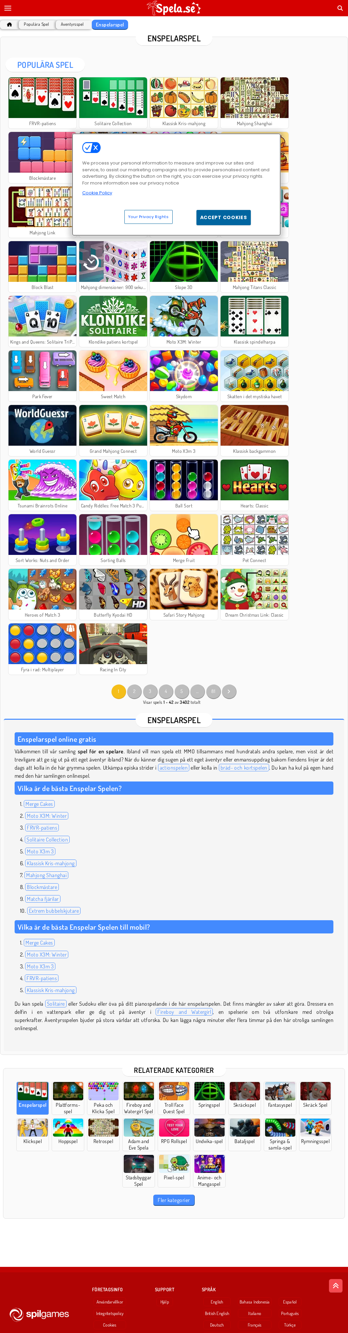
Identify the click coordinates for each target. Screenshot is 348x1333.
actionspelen (174, 767)
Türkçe (289, 1325)
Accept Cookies (223, 217)
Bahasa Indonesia (255, 1302)
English (217, 1302)
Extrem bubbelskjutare (54, 910)
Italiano (254, 1313)
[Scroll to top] (336, 1286)
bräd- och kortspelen (244, 767)
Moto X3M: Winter (47, 815)
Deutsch (217, 1325)
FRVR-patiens (42, 827)
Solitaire (56, 1003)
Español (290, 1302)
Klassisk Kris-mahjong (50, 863)
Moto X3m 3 (40, 851)
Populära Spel (36, 24)
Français (255, 1325)
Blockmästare (42, 887)
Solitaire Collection (47, 839)
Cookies (110, 1325)
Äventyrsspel (72, 24)
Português (290, 1313)
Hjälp (164, 1302)
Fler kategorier (174, 1200)
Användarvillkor (110, 1302)
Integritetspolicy (110, 1313)
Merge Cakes (39, 803)
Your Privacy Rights (148, 216)
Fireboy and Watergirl (184, 1011)
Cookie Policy (97, 193)
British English (217, 1313)
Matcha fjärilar (42, 898)
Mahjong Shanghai (46, 875)
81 (213, 691)
